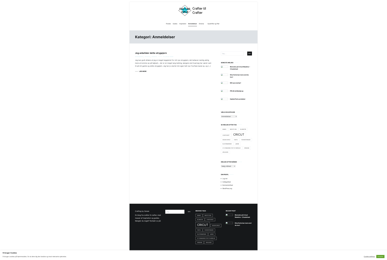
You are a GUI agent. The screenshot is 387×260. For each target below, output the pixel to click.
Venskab (246, 148)
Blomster (243, 129)
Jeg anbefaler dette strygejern (151, 53)
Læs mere (143, 71)
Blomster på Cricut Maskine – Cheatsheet (240, 68)
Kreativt (154, 56)
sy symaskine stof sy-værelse (231, 148)
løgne (237, 144)
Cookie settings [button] (369, 256)
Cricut (238, 134)
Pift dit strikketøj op (236, 91)
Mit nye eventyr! (235, 83)
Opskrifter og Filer (213, 24)
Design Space (226, 139)
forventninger (245, 139)
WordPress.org (227, 188)
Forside (168, 24)
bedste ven (233, 129)
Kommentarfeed (227, 185)
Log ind (224, 178)
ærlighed (225, 152)
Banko (224, 129)
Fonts (236, 139)
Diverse (201, 24)
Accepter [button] (380, 256)
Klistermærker (227, 144)
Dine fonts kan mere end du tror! (239, 76)
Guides (175, 24)
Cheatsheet (226, 135)
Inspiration (182, 24)
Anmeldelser (192, 24)
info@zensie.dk (141, 225)
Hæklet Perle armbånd (237, 99)
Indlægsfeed (226, 182)
